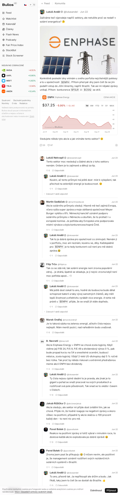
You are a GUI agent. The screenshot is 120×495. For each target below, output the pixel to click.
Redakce (23, 103)
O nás (14, 103)
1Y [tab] (102, 105)
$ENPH (65, 82)
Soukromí (6, 100)
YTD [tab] (97, 105)
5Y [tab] (106, 105)
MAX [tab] (112, 105)
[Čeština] (25, 5)
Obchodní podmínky (22, 100)
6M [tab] (91, 105)
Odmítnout (96, 490)
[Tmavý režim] (32, 5)
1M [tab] (87, 105)
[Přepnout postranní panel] (37, 247)
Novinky (5, 103)
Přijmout (111, 490)
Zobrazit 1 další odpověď (57, 194)
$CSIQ (87, 89)
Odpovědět (59, 170)
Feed (47, 3)
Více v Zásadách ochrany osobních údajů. (33, 492)
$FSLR (75, 89)
